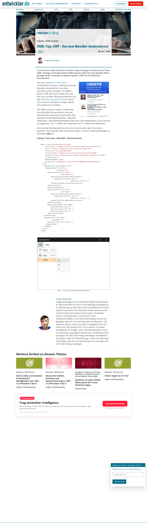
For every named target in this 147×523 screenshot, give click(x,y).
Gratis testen (135, 3)
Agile (103, 9)
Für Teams (37, 3)
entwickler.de (15, 4)
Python (87, 9)
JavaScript (39, 9)
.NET (56, 9)
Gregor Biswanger (52, 60)
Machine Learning (123, 9)
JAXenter (20, 9)
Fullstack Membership (57, 3)
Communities (90, 3)
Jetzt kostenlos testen (115, 403)
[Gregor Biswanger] (40, 60)
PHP (71, 9)
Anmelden (121, 3)
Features (76, 3)
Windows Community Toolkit (55, 99)
